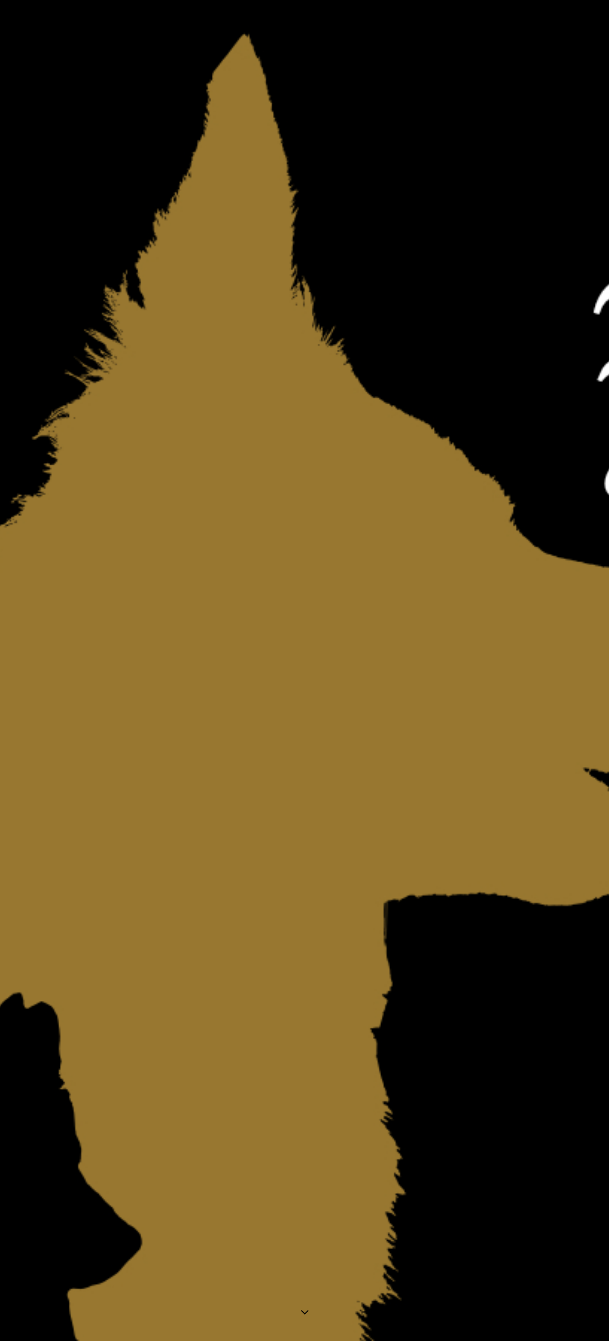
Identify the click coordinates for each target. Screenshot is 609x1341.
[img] (304, 670)
